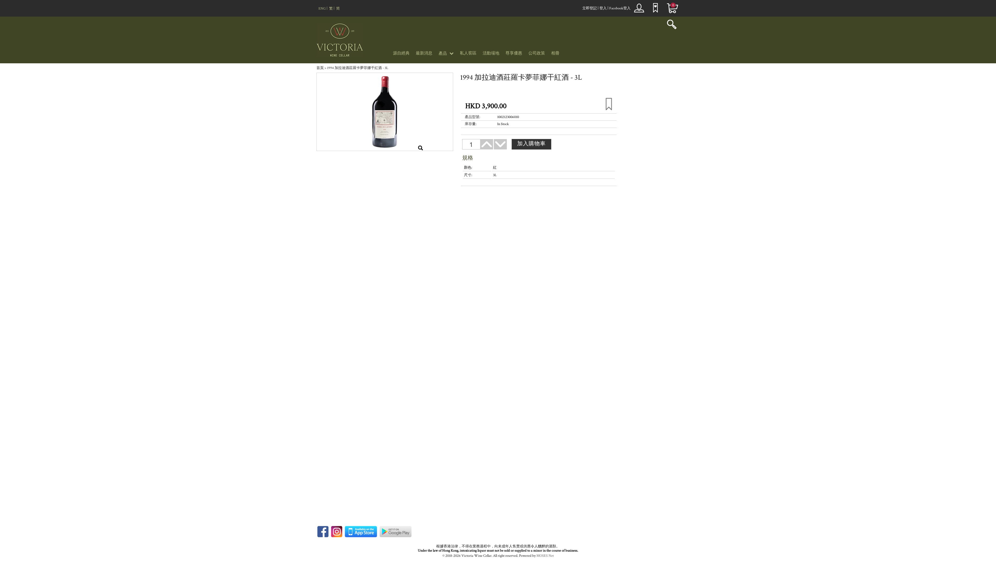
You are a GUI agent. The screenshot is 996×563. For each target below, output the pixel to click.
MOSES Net (545, 555)
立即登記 (589, 8)
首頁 (320, 68)
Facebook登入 (620, 8)
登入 (603, 8)
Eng (322, 8)
